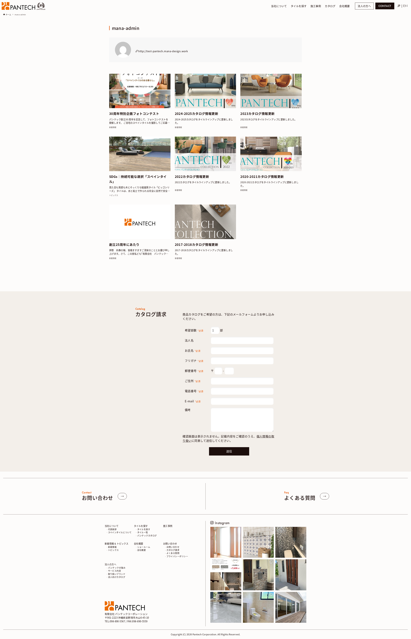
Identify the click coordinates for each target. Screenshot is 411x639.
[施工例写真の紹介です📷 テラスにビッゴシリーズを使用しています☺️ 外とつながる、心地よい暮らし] (290, 607)
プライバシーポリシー (177, 556)
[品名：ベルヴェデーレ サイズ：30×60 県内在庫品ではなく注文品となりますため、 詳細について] (225, 607)
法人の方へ (364, 6)
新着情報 (112, 546)
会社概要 (138, 543)
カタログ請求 (172, 549)
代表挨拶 (112, 529)
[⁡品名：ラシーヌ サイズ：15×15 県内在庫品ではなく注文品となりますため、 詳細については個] (258, 542)
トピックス (113, 549)
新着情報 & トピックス (116, 543)
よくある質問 (172, 553)
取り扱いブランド (116, 573)
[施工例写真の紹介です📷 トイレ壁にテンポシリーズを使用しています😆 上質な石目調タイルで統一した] (258, 607)
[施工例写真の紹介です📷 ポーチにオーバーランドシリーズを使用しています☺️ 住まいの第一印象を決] (290, 574)
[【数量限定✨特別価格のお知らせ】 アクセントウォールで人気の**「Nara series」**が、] (225, 574)
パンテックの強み (117, 567)
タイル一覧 (142, 532)
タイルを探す (141, 525)
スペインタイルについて (120, 532)
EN (405, 6)
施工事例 (167, 525)
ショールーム (143, 546)
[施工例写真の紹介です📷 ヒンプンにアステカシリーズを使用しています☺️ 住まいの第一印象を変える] (258, 574)
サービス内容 (114, 570)
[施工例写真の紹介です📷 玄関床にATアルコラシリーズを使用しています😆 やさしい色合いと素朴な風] (225, 542)
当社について (112, 525)
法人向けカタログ (116, 576)
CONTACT (384, 6)
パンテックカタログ (147, 535)
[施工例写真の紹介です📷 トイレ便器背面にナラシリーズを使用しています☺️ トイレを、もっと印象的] (290, 542)
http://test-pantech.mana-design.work (163, 51)
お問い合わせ (170, 543)
